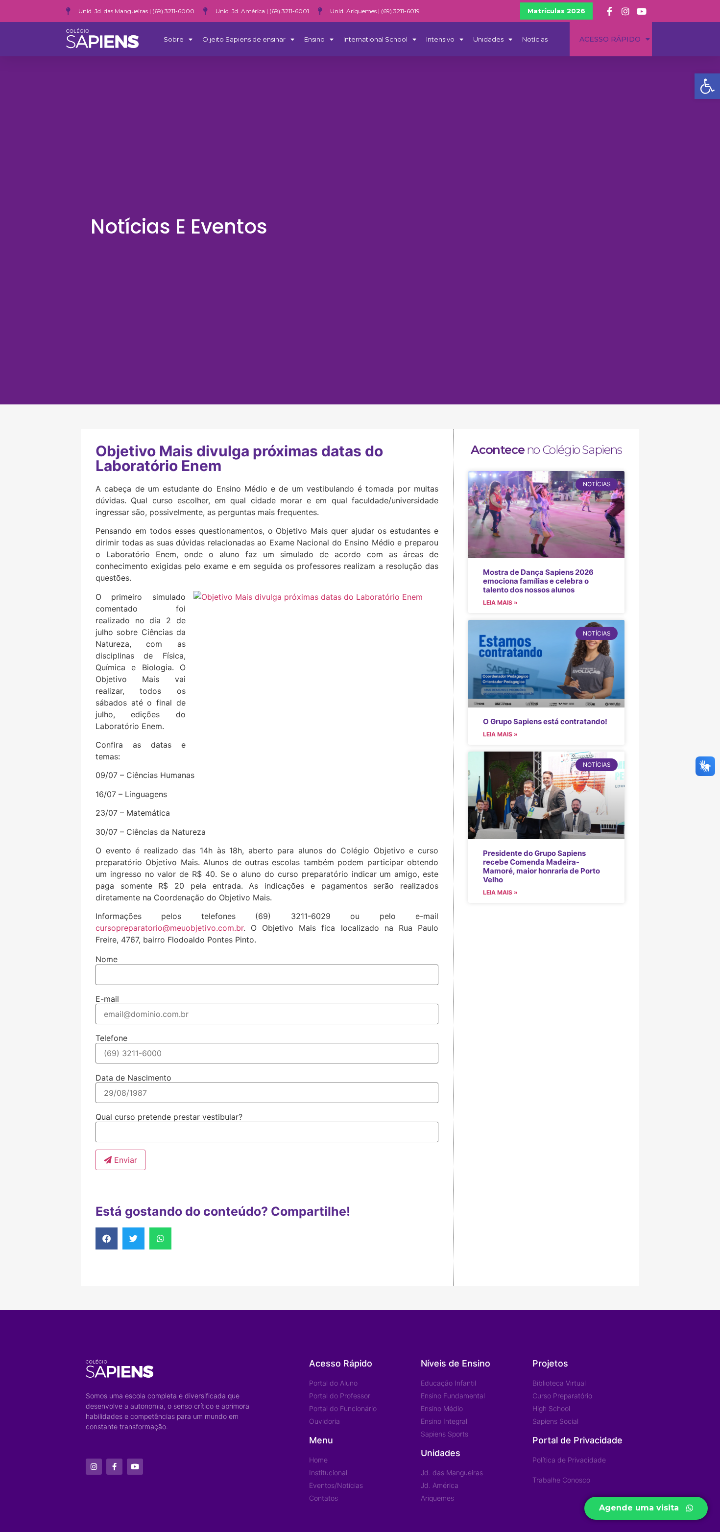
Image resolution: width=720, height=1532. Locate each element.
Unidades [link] (488, 39)
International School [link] (375, 39)
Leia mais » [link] (500, 602)
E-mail (107, 999)
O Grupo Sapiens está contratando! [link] (545, 721)
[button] (107, 1238)
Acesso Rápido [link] (610, 39)
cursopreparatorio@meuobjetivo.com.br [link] (169, 928)
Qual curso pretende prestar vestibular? (169, 1117)
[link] (707, 86)
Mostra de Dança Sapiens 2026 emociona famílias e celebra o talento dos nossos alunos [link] (538, 580)
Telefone (111, 1038)
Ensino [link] (314, 39)
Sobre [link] (174, 39)
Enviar (124, 1160)
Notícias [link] (535, 39)
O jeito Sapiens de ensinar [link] (244, 39)
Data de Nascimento (133, 1078)
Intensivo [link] (440, 39)
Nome (107, 959)
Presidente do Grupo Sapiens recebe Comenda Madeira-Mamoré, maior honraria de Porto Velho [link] (541, 866)
